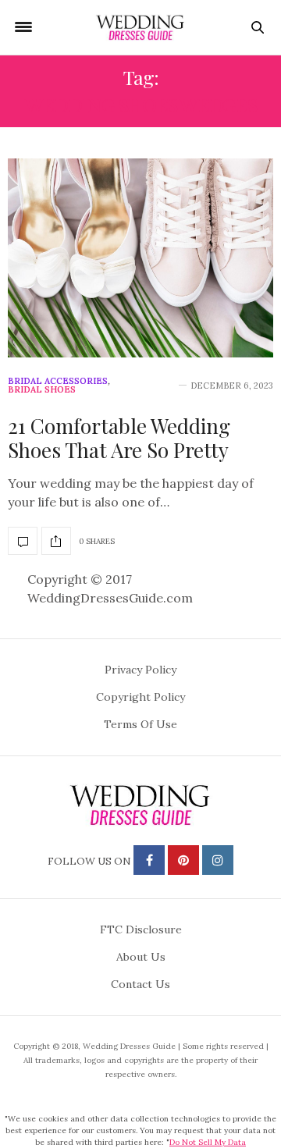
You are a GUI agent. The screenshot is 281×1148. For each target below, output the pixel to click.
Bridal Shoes (42, 390)
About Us (140, 957)
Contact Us (140, 984)
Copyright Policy (140, 697)
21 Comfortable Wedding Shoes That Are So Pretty (119, 438)
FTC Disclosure (141, 929)
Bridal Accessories (58, 381)
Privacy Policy (140, 670)
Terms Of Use (140, 724)
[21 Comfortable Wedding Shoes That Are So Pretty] (140, 257)
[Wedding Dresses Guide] (140, 27)
